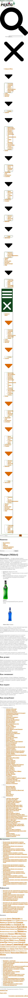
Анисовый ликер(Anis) (12, 714)
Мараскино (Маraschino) (12, 757)
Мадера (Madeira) (10, 787)
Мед (17, 933)
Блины (9, 111)
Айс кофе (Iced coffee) (11, 799)
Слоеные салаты (10, 148)
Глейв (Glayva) (10, 728)
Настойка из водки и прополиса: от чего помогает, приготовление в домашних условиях (13, 976)
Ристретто (8, 828)
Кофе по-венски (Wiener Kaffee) (14, 817)
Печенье (10, 215)
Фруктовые (11, 134)
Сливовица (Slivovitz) (11, 779)
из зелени (10, 143)
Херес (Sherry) (10, 794)
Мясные (10, 130)
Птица (9, 86)
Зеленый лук (19, 924)
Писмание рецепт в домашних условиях (13, 968)
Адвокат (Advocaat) (11, 709)
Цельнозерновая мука (22, 950)
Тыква (25, 948)
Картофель (22, 927)
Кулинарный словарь (9, 973)
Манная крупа (4, 934)
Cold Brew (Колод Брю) (12, 798)
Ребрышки (10, 90)
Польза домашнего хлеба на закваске (13, 897)
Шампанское (9, 795)
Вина (9, 284)
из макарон (10, 141)
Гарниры (6, 94)
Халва (9, 220)
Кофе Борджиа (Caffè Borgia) (13, 809)
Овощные (10, 132)
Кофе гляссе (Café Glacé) (12, 810)
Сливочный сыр (20, 944)
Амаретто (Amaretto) (11, 711)
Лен (15, 931)
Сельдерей (21, 942)
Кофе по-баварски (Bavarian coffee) (15, 814)
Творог (12, 948)
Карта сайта (3, 993)
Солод (19, 946)
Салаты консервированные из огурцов (13, 978)
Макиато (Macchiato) (11, 822)
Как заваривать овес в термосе (11, 971)
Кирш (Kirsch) (10, 738)
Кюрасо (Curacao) (11, 745)
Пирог (9, 191)
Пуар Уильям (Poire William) (13, 771)
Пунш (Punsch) (10, 772)
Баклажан (3, 920)
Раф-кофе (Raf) (10, 826)
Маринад (10, 168)
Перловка (9, 938)
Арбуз (21, 918)
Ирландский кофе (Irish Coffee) (14, 806)
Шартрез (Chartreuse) (12, 783)
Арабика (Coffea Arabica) (12, 802)
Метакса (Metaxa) (10, 761)
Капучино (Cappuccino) (12, 808)
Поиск (7, 36)
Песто (9, 166)
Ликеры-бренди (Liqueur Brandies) (15, 751)
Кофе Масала (9, 812)
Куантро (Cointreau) (11, 743)
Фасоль (7, 950)
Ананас (9, 918)
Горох (14, 922)
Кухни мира (7, 261)
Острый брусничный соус (10, 985)
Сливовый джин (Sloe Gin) (13, 780)
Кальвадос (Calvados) (11, 737)
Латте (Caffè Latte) (11, 820)
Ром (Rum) (9, 775)
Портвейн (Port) (10, 770)
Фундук (13, 950)
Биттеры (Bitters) (10, 721)
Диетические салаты (11, 145)
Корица (20, 929)
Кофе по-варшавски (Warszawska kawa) (16, 816)
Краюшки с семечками (9, 960)
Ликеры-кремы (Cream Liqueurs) (15, 752)
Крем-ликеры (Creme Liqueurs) (14, 741)
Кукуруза (3, 931)
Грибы (8, 924)
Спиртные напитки (10, 280)
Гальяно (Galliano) (11, 726)
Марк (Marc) (9, 759)
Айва (5, 918)
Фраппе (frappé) (10, 833)
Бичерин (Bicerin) (10, 803)
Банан (9, 920)
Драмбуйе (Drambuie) (11, 732)
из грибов (9, 139)
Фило (9, 198)
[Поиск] (20, 535)
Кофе (9, 236)
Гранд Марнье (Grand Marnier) (14, 729)
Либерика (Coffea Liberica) (13, 821)
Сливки (8, 944)
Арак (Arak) (9, 715)
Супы (6, 93)
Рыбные (10, 131)
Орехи (23, 936)
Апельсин (16, 918)
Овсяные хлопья (16, 936)
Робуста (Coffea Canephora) (13, 829)
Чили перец (15, 952)
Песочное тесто (10, 193)
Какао (8, 927)
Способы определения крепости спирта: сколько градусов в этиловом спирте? (14, 980)
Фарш (9, 92)
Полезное (6, 262)
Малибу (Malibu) (10, 753)
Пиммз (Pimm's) (10, 768)
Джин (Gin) (9, 730)
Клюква (12, 929)
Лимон (20, 931)
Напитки (5, 545)
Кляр (16, 929)
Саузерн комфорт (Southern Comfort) (16, 778)
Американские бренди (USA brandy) (15, 713)
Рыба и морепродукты (12, 88)
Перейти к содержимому (6, 0)
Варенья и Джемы (10, 253)
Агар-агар (2, 918)
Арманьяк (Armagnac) (12, 717)
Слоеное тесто (10, 196)
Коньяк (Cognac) (10, 740)
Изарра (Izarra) (10, 734)
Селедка (15, 942)
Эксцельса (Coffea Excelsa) (13, 835)
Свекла (10, 942)
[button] (14, 21)
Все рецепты (6, 542)
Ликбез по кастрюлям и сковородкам (13, 967)
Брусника (22, 920)
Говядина (10, 83)
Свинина (10, 85)
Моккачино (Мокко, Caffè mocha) (15, 824)
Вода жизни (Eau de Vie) (12, 724)
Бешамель (10, 165)
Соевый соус (13, 946)
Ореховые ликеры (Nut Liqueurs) (15, 764)
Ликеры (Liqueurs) (11, 749)
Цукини (2, 952)
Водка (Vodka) (10, 725)
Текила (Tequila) (10, 782)
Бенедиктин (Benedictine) (12, 719)
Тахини (8, 948)
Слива (2, 944)
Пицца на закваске (8, 964)
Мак (25, 931)
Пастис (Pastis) (10, 767)
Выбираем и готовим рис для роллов (13, 896)
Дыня (12, 924)
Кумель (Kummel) (10, 744)
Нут (10, 936)
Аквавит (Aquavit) (11, 710)
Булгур (25, 920)
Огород (6, 258)
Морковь (4, 936)
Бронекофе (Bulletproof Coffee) (14, 805)
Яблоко (3, 954)
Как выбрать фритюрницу (10, 900)
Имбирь (3, 927)
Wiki (4, 544)
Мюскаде (8, 793)
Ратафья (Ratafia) (10, 774)
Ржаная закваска (7, 970)
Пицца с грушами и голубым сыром (12, 983)
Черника (7, 952)
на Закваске (7, 175)
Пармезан (3, 938)
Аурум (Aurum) (10, 718)
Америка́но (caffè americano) (13, 801)
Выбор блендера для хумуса (10, 898)
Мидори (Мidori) (7, 548)
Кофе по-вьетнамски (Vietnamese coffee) (16, 818)
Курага (8, 931)
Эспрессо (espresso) (11, 836)
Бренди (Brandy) (10, 722)
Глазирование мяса (8, 982)
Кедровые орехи (4, 929)
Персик (14, 938)
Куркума (12, 931)
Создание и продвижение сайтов (18, 996)
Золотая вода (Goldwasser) (13, 733)
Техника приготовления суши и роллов (13, 894)
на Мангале (7, 199)
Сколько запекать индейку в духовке (13, 852)
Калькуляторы (8, 263)
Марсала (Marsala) (11, 789)
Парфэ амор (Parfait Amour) (13, 766)
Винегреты (11, 127)
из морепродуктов (12, 136)
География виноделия (10, 286)
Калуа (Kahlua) (10, 736)
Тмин (17, 948)
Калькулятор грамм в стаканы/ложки (13, 848)
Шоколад (10, 218)
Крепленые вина (10, 786)
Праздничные (11, 128)
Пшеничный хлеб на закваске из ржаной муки (15, 966)
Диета (6, 259)
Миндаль (22, 934)
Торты (9, 217)
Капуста (14, 927)
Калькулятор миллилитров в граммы (13, 842)
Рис (5, 942)
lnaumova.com (3, 990)
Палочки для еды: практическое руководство (15, 890)
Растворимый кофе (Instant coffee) (15, 825)
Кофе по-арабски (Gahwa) (13, 813)
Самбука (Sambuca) (11, 776)
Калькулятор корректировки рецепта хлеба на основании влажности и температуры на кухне (15, 861)
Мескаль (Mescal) (10, 760)
